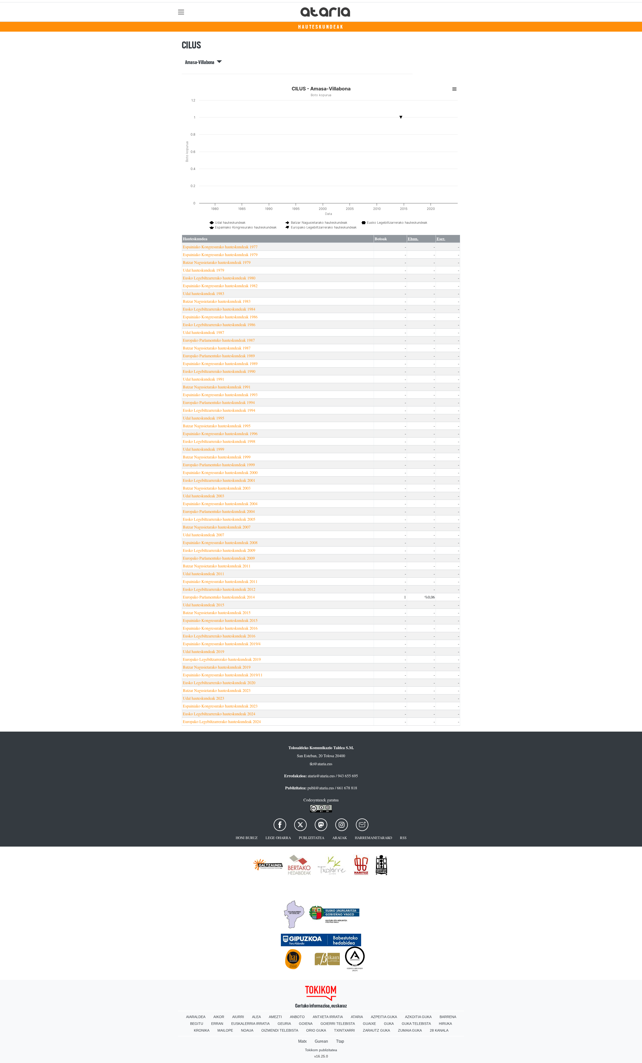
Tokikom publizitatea (321, 1050)
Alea (256, 1017)
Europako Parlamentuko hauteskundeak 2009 (219, 558)
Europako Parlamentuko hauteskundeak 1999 (219, 464)
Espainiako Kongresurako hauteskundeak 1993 (220, 394)
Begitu (196, 1024)
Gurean (321, 1041)
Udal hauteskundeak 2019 (203, 651)
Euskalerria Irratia (250, 1024)
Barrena (448, 1017)
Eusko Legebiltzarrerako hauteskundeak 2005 (219, 519)
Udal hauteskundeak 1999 (203, 449)
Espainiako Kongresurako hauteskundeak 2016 (220, 628)
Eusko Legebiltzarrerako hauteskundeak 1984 (219, 309)
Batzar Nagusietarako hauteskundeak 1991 (217, 386)
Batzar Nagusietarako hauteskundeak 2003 (217, 488)
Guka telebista (416, 1024)
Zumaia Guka (410, 1030)
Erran (217, 1024)
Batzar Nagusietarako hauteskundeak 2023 (217, 690)
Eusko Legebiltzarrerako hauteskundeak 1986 (219, 324)
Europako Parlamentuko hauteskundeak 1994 (219, 402)
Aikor (218, 1017)
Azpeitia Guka (384, 1017)
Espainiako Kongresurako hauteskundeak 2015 (220, 620)
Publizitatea (311, 837)
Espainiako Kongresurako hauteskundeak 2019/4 (222, 643)
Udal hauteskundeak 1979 (203, 270)
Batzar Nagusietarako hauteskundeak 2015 (217, 612)
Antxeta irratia (328, 1017)
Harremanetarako (373, 837)
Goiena (305, 1024)
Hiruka (445, 1024)
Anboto (297, 1017)
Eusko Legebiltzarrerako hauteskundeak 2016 (219, 635)
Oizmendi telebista (279, 1030)
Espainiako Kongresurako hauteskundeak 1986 (220, 316)
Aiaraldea (195, 1017)
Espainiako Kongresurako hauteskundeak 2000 (220, 472)
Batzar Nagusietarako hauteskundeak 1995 (217, 425)
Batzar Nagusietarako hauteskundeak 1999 (217, 456)
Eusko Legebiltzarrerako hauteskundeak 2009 (219, 550)
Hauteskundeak (321, 27)
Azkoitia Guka (418, 1017)
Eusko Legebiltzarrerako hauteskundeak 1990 (219, 371)
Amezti (275, 1017)
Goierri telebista (337, 1024)
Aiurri (238, 1017)
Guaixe (369, 1024)
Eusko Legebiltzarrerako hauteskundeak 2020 (219, 682)
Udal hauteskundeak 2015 (203, 604)
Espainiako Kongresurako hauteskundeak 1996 (220, 433)
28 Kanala (439, 1030)
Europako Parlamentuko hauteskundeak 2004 (219, 511)
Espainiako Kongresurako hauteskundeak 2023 (220, 705)
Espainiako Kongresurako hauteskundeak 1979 (220, 254)
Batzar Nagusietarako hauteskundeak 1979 (217, 262)
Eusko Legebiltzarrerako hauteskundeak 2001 (219, 480)
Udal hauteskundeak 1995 (203, 418)
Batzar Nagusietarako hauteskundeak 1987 (217, 347)
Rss (403, 837)
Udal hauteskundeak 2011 (203, 573)
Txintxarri (344, 1030)
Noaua (247, 1030)
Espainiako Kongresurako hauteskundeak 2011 (220, 581)
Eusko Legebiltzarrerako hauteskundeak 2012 (219, 589)
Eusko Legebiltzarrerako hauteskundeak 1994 (219, 410)
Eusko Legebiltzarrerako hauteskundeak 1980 (219, 277)
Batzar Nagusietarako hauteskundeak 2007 (217, 526)
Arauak (339, 837)
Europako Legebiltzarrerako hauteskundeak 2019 (222, 659)
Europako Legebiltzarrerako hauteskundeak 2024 (222, 721)
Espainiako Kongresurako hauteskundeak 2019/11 (223, 674)
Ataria (357, 1017)
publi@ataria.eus (320, 787)
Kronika (201, 1030)
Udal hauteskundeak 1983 (203, 293)
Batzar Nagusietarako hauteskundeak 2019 (217, 667)
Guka (389, 1024)
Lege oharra (278, 837)
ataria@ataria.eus (321, 775)
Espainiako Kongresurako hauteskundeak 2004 (220, 503)
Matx (302, 1041)
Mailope (225, 1030)
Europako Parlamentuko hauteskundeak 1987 (219, 340)
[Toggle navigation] (181, 12)
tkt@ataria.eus (321, 763)
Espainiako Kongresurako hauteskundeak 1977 (220, 246)
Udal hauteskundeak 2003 (203, 495)
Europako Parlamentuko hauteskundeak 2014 (219, 597)
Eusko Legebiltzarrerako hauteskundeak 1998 (219, 441)
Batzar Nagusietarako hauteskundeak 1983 (217, 301)
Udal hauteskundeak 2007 (203, 534)
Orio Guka (316, 1030)
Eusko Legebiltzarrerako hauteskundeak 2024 (219, 713)
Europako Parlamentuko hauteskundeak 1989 (219, 355)
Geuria (284, 1024)
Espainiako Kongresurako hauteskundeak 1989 (220, 363)
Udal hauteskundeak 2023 (203, 698)
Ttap (340, 1041)
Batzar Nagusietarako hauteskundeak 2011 (217, 565)
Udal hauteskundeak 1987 (203, 332)
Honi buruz (247, 837)
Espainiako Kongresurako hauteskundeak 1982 (220, 285)
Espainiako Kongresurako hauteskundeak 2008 (220, 542)
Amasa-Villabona (201, 62)
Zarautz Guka (376, 1030)
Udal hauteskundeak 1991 (203, 379)
